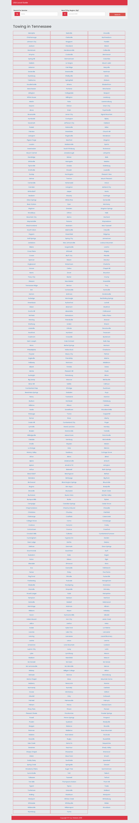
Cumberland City (69, 422)
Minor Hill (31, 384)
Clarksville (69, 37)
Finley (69, 572)
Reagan (31, 726)
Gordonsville (106, 294)
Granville (31, 589)
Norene (106, 683)
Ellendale (31, 564)
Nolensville (69, 127)
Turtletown (31, 790)
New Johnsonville (69, 243)
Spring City (69, 238)
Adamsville (69, 230)
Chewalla (106, 508)
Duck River (69, 551)
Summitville (31, 773)
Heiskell (69, 602)
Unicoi (107, 183)
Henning (31, 320)
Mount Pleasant (106, 179)
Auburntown (69, 435)
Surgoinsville (69, 247)
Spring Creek (31, 765)
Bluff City (69, 256)
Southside (69, 760)
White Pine (69, 200)
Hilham (106, 606)
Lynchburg (69, 653)
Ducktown (106, 388)
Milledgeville (31, 435)
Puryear (31, 354)
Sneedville (106, 281)
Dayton (31, 106)
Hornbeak (69, 401)
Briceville (31, 491)
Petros (69, 705)
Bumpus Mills (31, 499)
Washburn (69, 795)
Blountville (106, 482)
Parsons (69, 221)
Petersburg (69, 375)
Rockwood (106, 149)
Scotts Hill (31, 311)
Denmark (69, 546)
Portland (69, 89)
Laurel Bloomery (106, 636)
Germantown (69, 59)
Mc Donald (31, 662)
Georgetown (106, 581)
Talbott (106, 773)
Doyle (107, 371)
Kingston (107, 140)
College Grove (32, 521)
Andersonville (69, 461)
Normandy (31, 688)
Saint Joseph (31, 341)
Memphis (31, 33)
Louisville (107, 170)
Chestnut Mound (69, 508)
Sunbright (31, 375)
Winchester (107, 89)
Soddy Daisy (31, 760)
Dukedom (31, 555)
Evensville (69, 568)
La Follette (106, 628)
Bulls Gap (106, 341)
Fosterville (106, 576)
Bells (106, 157)
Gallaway (31, 362)
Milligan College (69, 671)
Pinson (69, 709)
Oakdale (31, 439)
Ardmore (69, 294)
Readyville (106, 722)
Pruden (31, 722)
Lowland (106, 645)
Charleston (107, 350)
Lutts (106, 649)
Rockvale (106, 735)
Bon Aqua (69, 487)
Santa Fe (69, 743)
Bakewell (69, 469)
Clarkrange (31, 516)
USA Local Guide (20, 2)
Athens (69, 84)
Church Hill (106, 131)
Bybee (106, 499)
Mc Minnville (69, 666)
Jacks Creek (106, 619)
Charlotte (106, 264)
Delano (106, 542)
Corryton (69, 525)
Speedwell (106, 760)
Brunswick (69, 491)
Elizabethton (106, 84)
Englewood (31, 264)
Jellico (31, 623)
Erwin (69, 110)
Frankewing (32, 581)
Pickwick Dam (106, 705)
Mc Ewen (69, 662)
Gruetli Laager (32, 593)
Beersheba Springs (31, 392)
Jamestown (106, 238)
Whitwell (69, 251)
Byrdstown (106, 337)
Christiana (31, 512)
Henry (32, 397)
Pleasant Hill (69, 371)
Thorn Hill (106, 782)
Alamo (69, 217)
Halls (106, 213)
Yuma (69, 812)
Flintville (69, 576)
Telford (106, 777)
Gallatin (31, 63)
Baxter (69, 277)
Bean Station (31, 204)
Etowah (69, 170)
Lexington (31, 136)
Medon (106, 444)
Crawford (106, 529)
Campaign (31, 504)
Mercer (106, 666)
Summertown (107, 769)
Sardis (32, 410)
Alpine (31, 461)
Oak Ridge (69, 67)
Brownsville (31, 114)
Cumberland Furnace (106, 534)
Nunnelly (69, 688)
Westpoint (106, 795)
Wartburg (31, 324)
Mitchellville (107, 439)
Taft (69, 773)
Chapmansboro (31, 508)
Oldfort (106, 692)
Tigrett (31, 786)
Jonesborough (69, 153)
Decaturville (106, 328)
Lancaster (106, 632)
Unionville (69, 790)
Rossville (31, 739)
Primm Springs (69, 718)
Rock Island (69, 735)
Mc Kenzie (106, 662)
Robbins (31, 735)
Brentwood (106, 54)
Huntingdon (69, 174)
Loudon (31, 144)
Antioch (106, 461)
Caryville (107, 230)
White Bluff (32, 191)
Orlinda (69, 328)
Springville (69, 765)
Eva (31, 568)
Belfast (106, 474)
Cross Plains (31, 251)
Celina (69, 268)
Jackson (31, 46)
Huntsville (106, 290)
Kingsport (69, 42)
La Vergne (69, 63)
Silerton (106, 448)
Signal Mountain (106, 114)
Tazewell (69, 777)
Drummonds (31, 551)
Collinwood (107, 311)
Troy (106, 285)
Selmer (31, 179)
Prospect (106, 718)
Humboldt (31, 119)
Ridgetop (106, 234)
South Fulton (31, 230)
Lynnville (31, 427)
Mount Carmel (31, 153)
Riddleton (69, 730)
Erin (31, 290)
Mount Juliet (106, 63)
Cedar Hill (31, 422)
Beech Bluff (31, 474)
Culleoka (69, 534)
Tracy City (31, 277)
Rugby (69, 739)
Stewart (106, 765)
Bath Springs (106, 469)
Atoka (107, 76)
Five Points (106, 572)
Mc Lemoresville (31, 666)
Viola (69, 448)
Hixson (69, 611)
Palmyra (106, 700)
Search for (20, 10)
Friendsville (69, 320)
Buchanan (31, 495)
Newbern (31, 196)
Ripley (107, 119)
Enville (31, 444)
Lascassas (69, 636)
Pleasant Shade (31, 713)
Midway (31, 671)
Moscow (69, 380)
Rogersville (69, 136)
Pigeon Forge (31, 140)
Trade (107, 786)
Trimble (69, 367)
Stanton (106, 397)
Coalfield (69, 516)
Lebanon (31, 67)
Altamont (69, 307)
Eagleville (31, 358)
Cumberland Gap (31, 388)
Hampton (31, 598)
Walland (106, 790)
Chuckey (69, 512)
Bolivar (69, 157)
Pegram (31, 234)
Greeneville (69, 72)
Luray (69, 649)
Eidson (69, 559)
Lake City (69, 632)
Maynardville (31, 221)
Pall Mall (31, 700)
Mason (69, 260)
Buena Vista (69, 495)
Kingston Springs (106, 208)
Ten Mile (31, 782)
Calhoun (107, 384)
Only (69, 696)
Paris (69, 102)
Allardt (31, 367)
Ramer (31, 418)
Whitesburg (107, 799)
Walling (31, 795)
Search (117, 14)
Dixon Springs (106, 546)
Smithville (31, 170)
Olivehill (31, 696)
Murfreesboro (106, 37)
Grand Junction (69, 427)
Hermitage (31, 606)
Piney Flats (31, 709)
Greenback (32, 303)
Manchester (31, 89)
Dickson (106, 80)
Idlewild (106, 615)
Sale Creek (31, 743)
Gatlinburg (106, 166)
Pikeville (106, 256)
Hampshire (106, 593)
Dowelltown (69, 410)
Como (69, 521)
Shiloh (32, 756)
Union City (106, 106)
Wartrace (69, 362)
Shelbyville (69, 76)
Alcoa (32, 110)
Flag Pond (31, 576)
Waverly (69, 196)
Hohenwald (69, 183)
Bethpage (69, 478)
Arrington (106, 465)
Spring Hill (31, 59)
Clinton (69, 106)
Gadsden (69, 392)
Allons (69, 457)
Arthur (31, 469)
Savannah (31, 123)
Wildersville (31, 807)
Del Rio (69, 542)
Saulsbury (69, 452)
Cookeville (69, 54)
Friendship (69, 358)
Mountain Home (106, 679)
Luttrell (106, 303)
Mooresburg (106, 675)
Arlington (31, 93)
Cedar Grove (106, 504)
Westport (31, 799)
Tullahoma (31, 80)
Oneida (69, 166)
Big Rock (106, 478)
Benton (69, 285)
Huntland (69, 333)
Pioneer (106, 709)
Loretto (106, 247)
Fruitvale (69, 581)
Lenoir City (69, 114)
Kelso (106, 623)
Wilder (106, 803)
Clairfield (106, 512)
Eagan (106, 555)
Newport (107, 93)
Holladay (107, 611)
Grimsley (106, 589)
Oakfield (107, 688)
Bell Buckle (106, 380)
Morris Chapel (31, 679)
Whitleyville (69, 803)
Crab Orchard (69, 341)
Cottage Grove (106, 452)
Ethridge (69, 388)
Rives (69, 418)
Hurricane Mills (69, 615)
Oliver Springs (31, 200)
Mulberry (31, 683)
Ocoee (31, 692)
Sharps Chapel (31, 752)
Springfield (69, 80)
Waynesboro (106, 221)
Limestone (31, 645)
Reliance (69, 726)
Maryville (107, 67)
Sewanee (31, 748)
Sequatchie (107, 743)
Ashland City (106, 187)
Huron (32, 615)
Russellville (106, 739)
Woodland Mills (106, 410)
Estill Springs (31, 238)
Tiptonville (31, 166)
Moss (69, 679)
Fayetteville (107, 110)
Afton (32, 457)
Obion (31, 307)
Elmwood (69, 564)
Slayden (69, 444)
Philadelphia (31, 350)
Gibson (69, 405)
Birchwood (31, 482)
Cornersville (69, 290)
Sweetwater (31, 149)
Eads (69, 555)
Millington (69, 97)
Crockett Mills (31, 534)
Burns (31, 273)
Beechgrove (69, 474)
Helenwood (107, 602)
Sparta (106, 144)
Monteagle (69, 298)
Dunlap (31, 174)
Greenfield (69, 234)
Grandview (106, 585)
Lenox (69, 641)
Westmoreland (31, 226)
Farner (31, 572)
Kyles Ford (69, 628)
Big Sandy (31, 380)
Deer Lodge (32, 542)
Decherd (107, 217)
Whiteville (31, 161)
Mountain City (32, 217)
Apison (31, 465)
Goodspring (69, 585)
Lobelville (31, 328)
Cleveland (69, 46)
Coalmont (31, 337)
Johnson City (31, 42)
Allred (107, 457)
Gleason (31, 281)
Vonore (31, 268)
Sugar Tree (69, 769)
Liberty (106, 418)
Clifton (69, 213)
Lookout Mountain (106, 243)
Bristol (107, 46)
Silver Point (69, 756)
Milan (106, 127)
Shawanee (69, 752)
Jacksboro (31, 243)
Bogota (31, 487)
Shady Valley (106, 748)
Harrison (69, 598)
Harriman (106, 72)
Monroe (69, 675)
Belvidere (31, 478)
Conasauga (106, 521)
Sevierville (31, 72)
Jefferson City (69, 123)
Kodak (31, 628)
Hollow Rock (69, 350)
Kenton (31, 294)
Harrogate (69, 161)
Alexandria (69, 311)
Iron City (69, 619)
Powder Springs (106, 713)
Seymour (69, 748)
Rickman (31, 730)
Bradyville (106, 487)
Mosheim (69, 226)
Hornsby (106, 427)
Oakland (107, 123)
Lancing (31, 636)
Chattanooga (31, 37)
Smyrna (31, 54)
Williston (31, 405)
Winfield (31, 315)
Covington (69, 119)
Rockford (31, 333)
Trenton (69, 179)
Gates (107, 367)
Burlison (31, 401)
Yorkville (106, 431)
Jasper (69, 191)
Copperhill (106, 414)
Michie (31, 371)
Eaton (32, 559)
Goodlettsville (31, 84)
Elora (106, 564)
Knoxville (107, 33)
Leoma (106, 641)
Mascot (106, 658)
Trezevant (106, 333)
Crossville (69, 337)
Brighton (31, 208)
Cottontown (31, 529)
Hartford (107, 598)
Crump (106, 277)
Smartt (106, 756)
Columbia (106, 59)
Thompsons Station (69, 782)
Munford (69, 140)
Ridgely (106, 251)
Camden (31, 187)
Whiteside (31, 803)
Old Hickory (69, 692)
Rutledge (31, 298)
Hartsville (31, 602)
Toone (69, 414)
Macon (106, 653)
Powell (31, 718)
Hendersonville (69, 50)
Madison (31, 658)
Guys (106, 392)
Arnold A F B (69, 465)
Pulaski (31, 127)
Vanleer (106, 405)
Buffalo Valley (106, 495)
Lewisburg (106, 97)
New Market (69, 281)
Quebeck (69, 722)
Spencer (31, 260)
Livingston (69, 187)
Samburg (69, 439)
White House (31, 97)
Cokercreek (107, 516)
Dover (69, 273)
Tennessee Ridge (32, 285)
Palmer (106, 354)
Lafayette (106, 153)
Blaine (32, 247)
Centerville (31, 183)
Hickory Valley (31, 452)
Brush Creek (106, 491)
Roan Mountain (106, 730)
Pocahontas (69, 713)
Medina (106, 161)
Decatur (106, 260)
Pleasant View (107, 174)
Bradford (107, 307)
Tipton (69, 786)
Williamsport (69, 807)
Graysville (69, 589)
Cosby (106, 525)
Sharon (106, 324)
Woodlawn (106, 807)
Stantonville (69, 431)
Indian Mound (31, 619)
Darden (106, 538)
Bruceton (106, 273)
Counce (69, 529)
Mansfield (69, 658)
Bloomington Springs (69, 482)
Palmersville (69, 700)
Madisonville (69, 144)
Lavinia (31, 641)
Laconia (31, 632)
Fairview (31, 131)
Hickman (69, 606)
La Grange (31, 448)
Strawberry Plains (32, 769)
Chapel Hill (106, 268)
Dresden (69, 208)
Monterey (106, 204)
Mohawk (31, 675)
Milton (107, 671)
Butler (69, 499)
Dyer (69, 204)
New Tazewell (106, 226)
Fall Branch (106, 568)
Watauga (31, 414)
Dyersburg (31, 76)
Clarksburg (106, 401)
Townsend (69, 397)
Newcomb (69, 683)
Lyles (31, 653)
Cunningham (31, 538)
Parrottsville (106, 435)
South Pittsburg (69, 149)
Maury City (69, 354)
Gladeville (31, 585)
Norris (107, 191)
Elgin (106, 559)
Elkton (107, 375)
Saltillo (69, 384)
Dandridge (31, 157)
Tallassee (31, 777)
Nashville (69, 33)
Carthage (106, 196)
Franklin (106, 42)
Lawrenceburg (107, 102)
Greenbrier (69, 131)
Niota (31, 345)
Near (70, 10)
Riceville (106, 726)
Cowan (31, 256)
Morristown (31, 50)
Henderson (106, 136)
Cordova (31, 525)
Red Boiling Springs (106, 298)
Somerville (106, 200)
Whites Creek (69, 799)
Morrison (107, 345)
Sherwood (106, 752)
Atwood (106, 320)
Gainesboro (69, 315)
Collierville (106, 50)
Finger (107, 422)
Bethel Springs (69, 345)
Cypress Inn (69, 538)
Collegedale (69, 93)
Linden (69, 324)
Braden (31, 431)
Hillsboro (31, 611)
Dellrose (31, 546)
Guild (69, 593)
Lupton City (31, 649)
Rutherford (69, 303)
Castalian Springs (69, 504)
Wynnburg (31, 812)
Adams (106, 358)
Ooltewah (106, 696)
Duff (106, 551)
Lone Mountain (69, 645)
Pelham (31, 705)
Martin (31, 102)
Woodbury (31, 213)
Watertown (69, 264)
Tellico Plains (106, 315)
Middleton (106, 362)
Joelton (69, 623)
